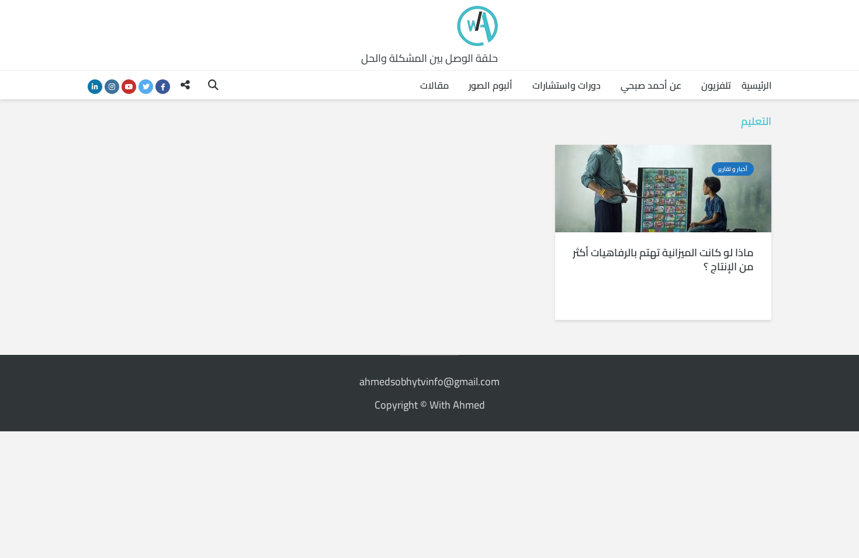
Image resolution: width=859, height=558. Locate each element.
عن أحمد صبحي (651, 85)
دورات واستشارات (566, 85)
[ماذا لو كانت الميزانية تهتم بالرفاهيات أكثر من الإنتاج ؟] (663, 187)
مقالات (434, 85)
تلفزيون (716, 85)
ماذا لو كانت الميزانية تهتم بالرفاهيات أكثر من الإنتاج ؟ (663, 260)
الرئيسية (757, 85)
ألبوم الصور (490, 85)
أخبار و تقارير (732, 169)
